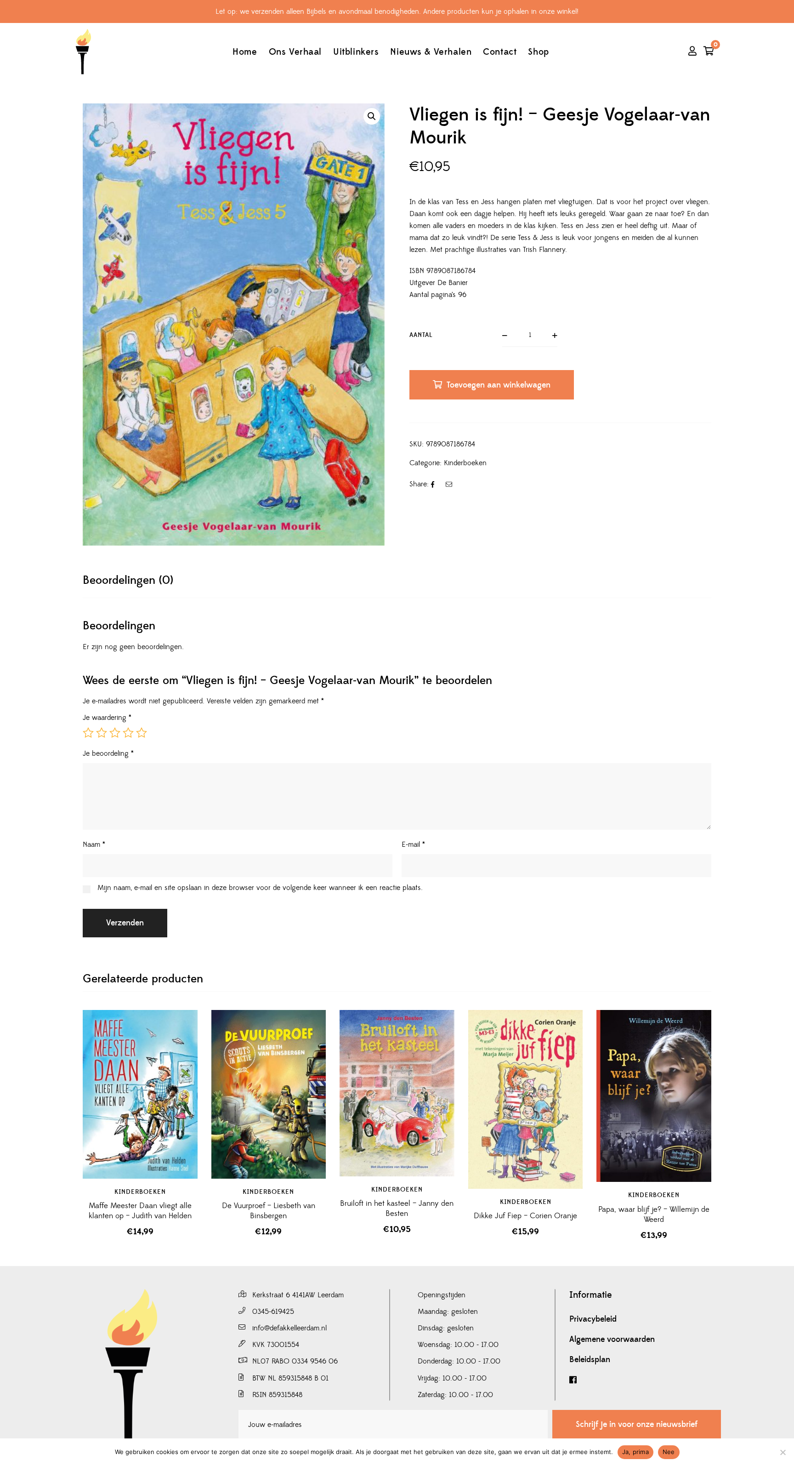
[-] (83, 51)
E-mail (413, 844)
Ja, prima (635, 1451)
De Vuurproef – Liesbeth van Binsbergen (268, 1211)
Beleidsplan (589, 1359)
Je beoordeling (108, 753)
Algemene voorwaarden (612, 1339)
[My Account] (692, 52)
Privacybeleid (593, 1319)
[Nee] (782, 1452)
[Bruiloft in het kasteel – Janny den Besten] (397, 1093)
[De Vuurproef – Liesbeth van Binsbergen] (268, 1094)
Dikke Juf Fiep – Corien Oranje (525, 1216)
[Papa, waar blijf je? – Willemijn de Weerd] (653, 1096)
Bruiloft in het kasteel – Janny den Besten (397, 1208)
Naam (94, 844)
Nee (669, 1451)
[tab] (128, 580)
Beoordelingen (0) (128, 580)
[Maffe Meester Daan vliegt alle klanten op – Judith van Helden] (140, 1094)
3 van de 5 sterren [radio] (114, 732)
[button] (371, 116)
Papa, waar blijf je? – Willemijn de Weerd (653, 1214)
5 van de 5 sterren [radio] (141, 732)
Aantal (421, 335)
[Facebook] (645, 1380)
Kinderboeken (465, 463)
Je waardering (107, 717)
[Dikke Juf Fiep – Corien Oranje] (525, 1099)
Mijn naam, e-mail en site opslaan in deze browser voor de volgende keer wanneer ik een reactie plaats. (260, 887)
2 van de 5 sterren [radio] (101, 732)
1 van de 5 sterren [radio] (88, 732)
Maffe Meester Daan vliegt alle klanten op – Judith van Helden (140, 1211)
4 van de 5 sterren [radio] (128, 732)
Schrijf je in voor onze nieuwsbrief (637, 1424)
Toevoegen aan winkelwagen (498, 385)
